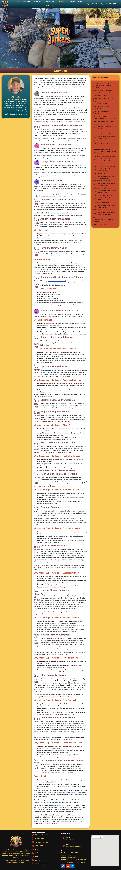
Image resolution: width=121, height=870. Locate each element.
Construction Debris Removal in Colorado (104, 112)
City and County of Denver (73, 792)
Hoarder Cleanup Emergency (103, 188)
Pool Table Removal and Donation (105, 156)
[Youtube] (68, 866)
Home (18, 2)
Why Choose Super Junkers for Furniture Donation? (107, 177)
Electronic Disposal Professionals (105, 144)
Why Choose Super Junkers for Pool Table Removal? (107, 160)
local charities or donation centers (65, 100)
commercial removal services (68, 131)
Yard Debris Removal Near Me (103, 90)
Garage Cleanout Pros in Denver (104, 93)
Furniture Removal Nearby (102, 106)
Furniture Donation (100, 173)
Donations (26, 2)
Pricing (72, 2)
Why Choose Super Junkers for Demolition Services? (107, 213)
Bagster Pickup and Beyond (103, 149)
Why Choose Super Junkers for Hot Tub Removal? (107, 199)
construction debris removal (57, 281)
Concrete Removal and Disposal (104, 124)
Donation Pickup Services (102, 83)
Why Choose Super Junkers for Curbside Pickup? (107, 184)
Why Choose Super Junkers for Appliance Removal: (107, 137)
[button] (117, 77)
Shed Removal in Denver (102, 202)
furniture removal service (50, 251)
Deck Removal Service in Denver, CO (105, 119)
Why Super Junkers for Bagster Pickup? (107, 152)
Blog (80, 2)
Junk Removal (50, 2)
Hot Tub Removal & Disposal (103, 195)
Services (62, 2)
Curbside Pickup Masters (102, 181)
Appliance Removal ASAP (102, 134)
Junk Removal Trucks (101, 95)
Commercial (38, 2)
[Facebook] (63, 866)
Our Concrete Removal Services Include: (107, 127)
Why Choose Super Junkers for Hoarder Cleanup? (107, 191)
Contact (48, 5)
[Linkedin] (72, 866)
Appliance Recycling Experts (103, 101)
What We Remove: (102, 109)
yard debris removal (79, 148)
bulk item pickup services (55, 805)
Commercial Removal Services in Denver (104, 87)
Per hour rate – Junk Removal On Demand (105, 220)
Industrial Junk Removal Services (104, 98)
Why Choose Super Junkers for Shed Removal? (107, 206)
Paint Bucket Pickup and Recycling (105, 166)
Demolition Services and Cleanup (104, 210)
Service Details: (102, 224)
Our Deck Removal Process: (106, 121)
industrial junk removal (66, 203)
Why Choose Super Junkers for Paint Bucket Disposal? (107, 170)
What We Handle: (102, 103)
